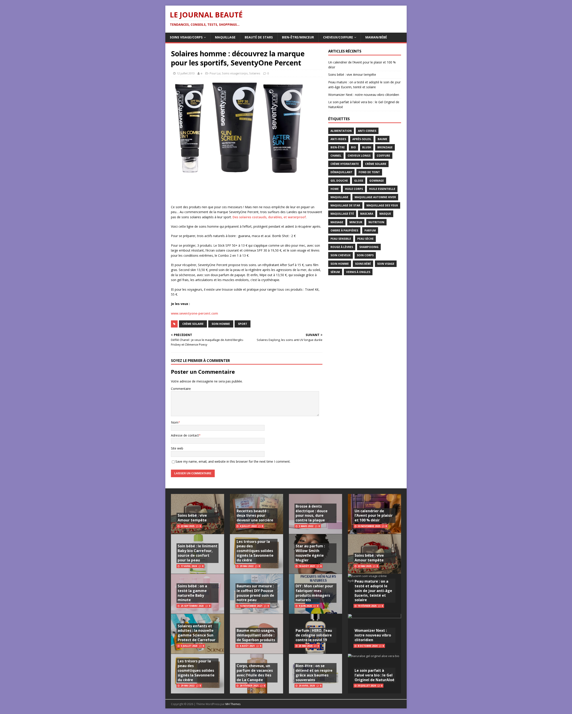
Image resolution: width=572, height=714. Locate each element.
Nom (174, 422)
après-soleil (361, 139)
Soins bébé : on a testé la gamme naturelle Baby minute (192, 593)
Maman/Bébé (376, 37)
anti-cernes (367, 131)
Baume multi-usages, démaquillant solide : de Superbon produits (256, 635)
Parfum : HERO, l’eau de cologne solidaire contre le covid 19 (314, 635)
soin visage (385, 264)
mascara (366, 214)
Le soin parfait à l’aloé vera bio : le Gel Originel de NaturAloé (374, 675)
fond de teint (369, 172)
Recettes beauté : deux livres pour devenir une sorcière (255, 515)
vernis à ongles (358, 272)
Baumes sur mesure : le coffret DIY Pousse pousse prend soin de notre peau (255, 593)
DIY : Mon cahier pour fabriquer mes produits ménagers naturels (314, 593)
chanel (335, 156)
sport (242, 324)
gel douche (339, 181)
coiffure (383, 156)
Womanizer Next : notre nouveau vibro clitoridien (363, 94)
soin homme (221, 324)
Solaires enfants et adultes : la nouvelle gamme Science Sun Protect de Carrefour (196, 633)
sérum (335, 272)
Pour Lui (215, 73)
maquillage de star (345, 205)
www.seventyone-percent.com (194, 313)
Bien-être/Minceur (298, 37)
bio (353, 147)
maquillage (339, 197)
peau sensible (340, 239)
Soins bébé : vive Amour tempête (352, 74)
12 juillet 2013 (186, 73)
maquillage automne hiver (375, 197)
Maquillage (225, 37)
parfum (370, 230)
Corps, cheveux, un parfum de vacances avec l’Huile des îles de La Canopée (255, 672)
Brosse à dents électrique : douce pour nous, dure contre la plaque (312, 513)
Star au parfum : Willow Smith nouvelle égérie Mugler (310, 553)
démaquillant (341, 172)
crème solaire (193, 324)
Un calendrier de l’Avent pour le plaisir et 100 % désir (374, 515)
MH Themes (232, 704)
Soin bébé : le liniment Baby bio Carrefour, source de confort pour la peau (197, 553)
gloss (358, 181)
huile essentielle (382, 189)
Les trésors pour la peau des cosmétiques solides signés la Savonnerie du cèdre (196, 670)
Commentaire (181, 388)
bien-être (337, 147)
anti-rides (338, 139)
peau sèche (365, 239)
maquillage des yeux (382, 205)
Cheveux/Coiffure (338, 37)
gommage (376, 181)
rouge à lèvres (341, 247)
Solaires (254, 73)
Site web (177, 448)
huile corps (354, 189)
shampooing (369, 247)
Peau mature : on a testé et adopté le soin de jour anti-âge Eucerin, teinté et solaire (373, 590)
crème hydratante (344, 164)
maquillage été (342, 214)
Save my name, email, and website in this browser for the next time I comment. (232, 461)
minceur (355, 222)
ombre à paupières (344, 230)
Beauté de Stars (259, 37)
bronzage (385, 147)
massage (336, 222)
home (334, 189)
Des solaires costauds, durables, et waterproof (269, 217)
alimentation (341, 131)
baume (382, 139)
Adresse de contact (185, 435)
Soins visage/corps (186, 37)
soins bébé (363, 264)
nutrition (376, 222)
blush (366, 147)
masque (385, 214)
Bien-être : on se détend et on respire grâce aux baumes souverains (314, 672)
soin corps (365, 255)
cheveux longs (359, 156)
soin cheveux (340, 255)
